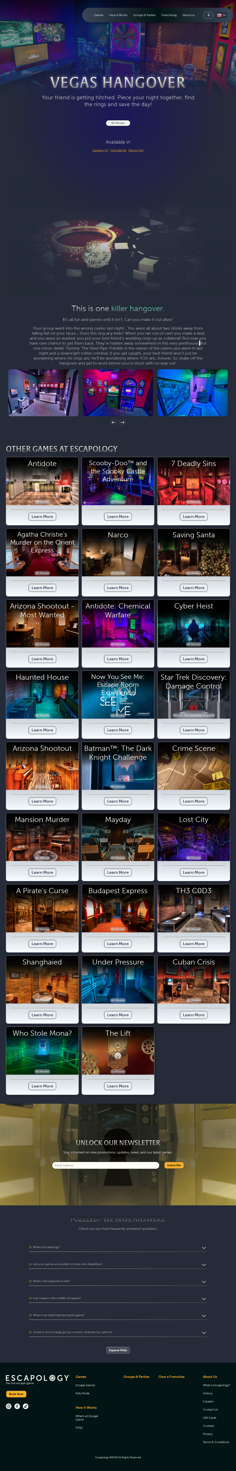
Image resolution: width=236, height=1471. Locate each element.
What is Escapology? (216, 1385)
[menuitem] (98, 15)
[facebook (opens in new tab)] (17, 1407)
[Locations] (208, 15)
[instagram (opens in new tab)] (8, 1407)
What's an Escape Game (87, 1417)
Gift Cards (209, 1417)
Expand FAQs (118, 1350)
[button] (221, 15)
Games (81, 1377)
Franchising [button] (169, 15)
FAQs (79, 1427)
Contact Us (210, 1409)
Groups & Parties (144, 15)
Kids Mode (83, 1393)
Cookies (208, 1426)
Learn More (42, 516)
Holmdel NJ (118, 150)
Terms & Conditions (216, 1442)
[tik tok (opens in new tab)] (25, 1407)
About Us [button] (189, 15)
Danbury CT (101, 150)
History (208, 1393)
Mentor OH (135, 150)
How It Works (86, 1408)
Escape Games (85, 1385)
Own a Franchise (172, 1377)
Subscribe (174, 1165)
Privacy (208, 1434)
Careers (208, 1401)
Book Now (16, 1394)
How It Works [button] (118, 15)
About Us (210, 1377)
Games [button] (98, 15)
